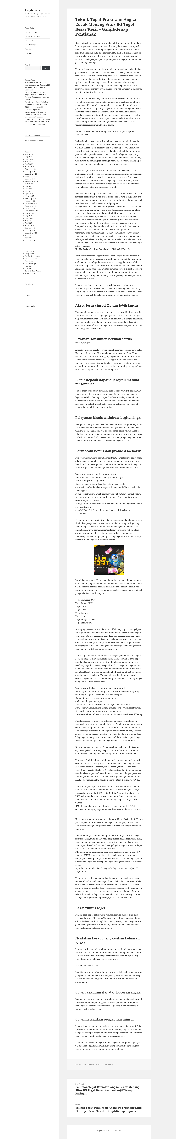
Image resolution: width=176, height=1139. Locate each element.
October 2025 (30, 179)
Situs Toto (29, 284)
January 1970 (30, 240)
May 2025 (28, 191)
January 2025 (30, 201)
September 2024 (31, 211)
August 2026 (29, 154)
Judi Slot (28, 49)
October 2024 (30, 208)
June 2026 (29, 159)
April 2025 (29, 193)
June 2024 (29, 218)
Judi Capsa (29, 40)
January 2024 (30, 230)
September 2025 (31, 181)
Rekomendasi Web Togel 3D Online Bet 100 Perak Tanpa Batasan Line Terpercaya (36, 114)
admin (91, 1065)
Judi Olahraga (30, 45)
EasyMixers (32, 10)
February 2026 (30, 169)
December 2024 (31, 203)
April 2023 (29, 238)
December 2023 (31, 233)
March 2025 (29, 196)
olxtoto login (30, 306)
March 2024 (29, 225)
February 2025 (30, 198)
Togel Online (30, 273)
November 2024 (31, 206)
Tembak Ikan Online (33, 271)
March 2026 (29, 166)
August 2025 (29, 184)
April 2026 (29, 164)
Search (27, 65)
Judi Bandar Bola (31, 32)
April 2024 (29, 223)
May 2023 (28, 235)
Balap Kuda (29, 28)
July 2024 (28, 216)
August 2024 (29, 213)
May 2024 (28, 220)
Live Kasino (29, 53)
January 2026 (30, 171)
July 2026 (28, 157)
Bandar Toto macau (32, 36)
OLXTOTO (117, 1131)
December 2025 (31, 174)
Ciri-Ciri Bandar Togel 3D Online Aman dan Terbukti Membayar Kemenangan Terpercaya (37, 121)
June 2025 (29, 189)
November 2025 (31, 176)
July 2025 (28, 186)
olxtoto (27, 295)
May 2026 (28, 162)
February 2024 (30, 228)
